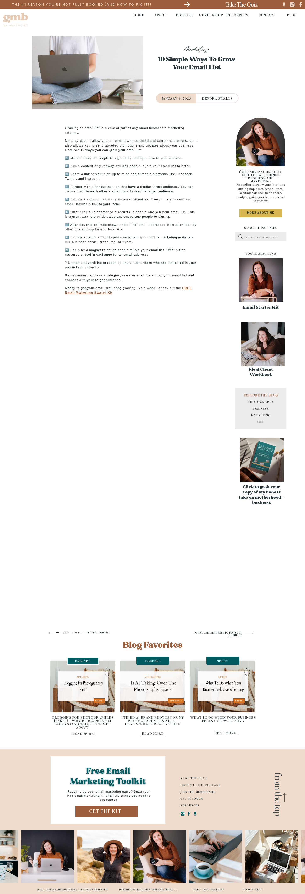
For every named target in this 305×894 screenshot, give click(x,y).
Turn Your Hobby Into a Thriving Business (82, 632)
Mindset (223, 661)
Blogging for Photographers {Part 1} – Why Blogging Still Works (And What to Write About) (83, 722)
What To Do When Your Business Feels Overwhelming (222, 719)
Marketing (196, 50)
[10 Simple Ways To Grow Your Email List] (87, 72)
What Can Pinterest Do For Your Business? (218, 634)
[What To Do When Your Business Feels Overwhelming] (222, 686)
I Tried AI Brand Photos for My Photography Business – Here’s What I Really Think (152, 720)
